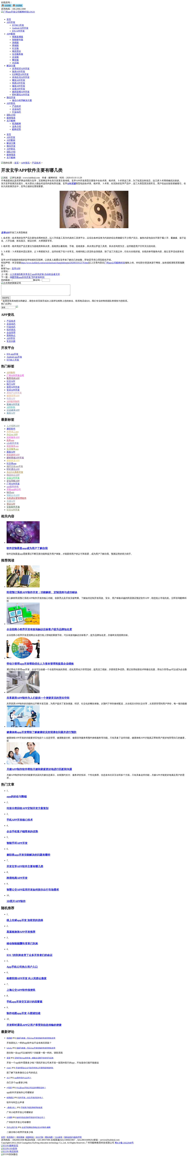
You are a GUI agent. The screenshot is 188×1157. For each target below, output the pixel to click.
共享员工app (13, 431)
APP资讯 (11, 103)
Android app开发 (14, 357)
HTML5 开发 (13, 360)
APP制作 (11, 372)
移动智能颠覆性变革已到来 (22, 943)
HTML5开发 (18, 25)
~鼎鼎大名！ (12, 1107)
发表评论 (5, 298)
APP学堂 (11, 338)
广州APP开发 (13, 484)
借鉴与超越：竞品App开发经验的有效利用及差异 (35, 1038)
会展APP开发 (18, 89)
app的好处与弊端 (17, 796)
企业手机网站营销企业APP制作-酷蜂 (36, 1127)
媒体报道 (11, 118)
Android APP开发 (20, 28)
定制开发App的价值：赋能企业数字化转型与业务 (34, 1058)
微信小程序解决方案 (22, 100)
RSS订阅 (39, 1137)
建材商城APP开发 (15, 457)
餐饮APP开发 (18, 80)
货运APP (11, 504)
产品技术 (16, 106)
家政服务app (13, 446)
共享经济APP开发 (20, 68)
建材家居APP (13, 460)
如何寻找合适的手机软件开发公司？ (30, 1117)
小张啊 (9, 1117)
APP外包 (11, 407)
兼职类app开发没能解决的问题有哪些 (28, 854)
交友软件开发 (13, 507)
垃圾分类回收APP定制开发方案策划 (27, 808)
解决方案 (11, 65)
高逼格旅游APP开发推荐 (21, 931)
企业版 (15, 57)
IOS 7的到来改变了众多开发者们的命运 (29, 955)
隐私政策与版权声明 (73, 1137)
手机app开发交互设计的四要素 (24, 1001)
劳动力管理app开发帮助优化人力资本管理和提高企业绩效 (40, 663)
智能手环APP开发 (17, 843)
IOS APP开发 (18, 31)
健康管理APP (13, 395)
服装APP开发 (18, 86)
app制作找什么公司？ (22, 1078)
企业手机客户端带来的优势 (22, 831)
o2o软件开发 (13, 443)
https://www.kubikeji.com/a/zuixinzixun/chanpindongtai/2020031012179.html (55, 263)
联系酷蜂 (16, 123)
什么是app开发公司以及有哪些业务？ (31, 1088)
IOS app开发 (12, 354)
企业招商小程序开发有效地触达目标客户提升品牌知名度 (39, 629)
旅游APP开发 (18, 71)
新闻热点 (11, 335)
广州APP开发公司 (15, 375)
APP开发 (11, 22)
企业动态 (16, 109)
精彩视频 (20, 1137)
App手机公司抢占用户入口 (22, 966)
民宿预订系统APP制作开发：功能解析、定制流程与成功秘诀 (42, 592)
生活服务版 (17, 54)
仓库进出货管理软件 (16, 498)
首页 (9, 19)
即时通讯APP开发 (20, 94)
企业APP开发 (13, 478)
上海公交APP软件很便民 (21, 989)
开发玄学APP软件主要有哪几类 (25, 866)
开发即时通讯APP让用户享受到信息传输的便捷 (34, 1024)
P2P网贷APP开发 (20, 74)
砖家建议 (10, 1098)
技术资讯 (11, 329)
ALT (8, 1078)
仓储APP (11, 501)
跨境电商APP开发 (17, 877)
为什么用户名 (12, 1127)
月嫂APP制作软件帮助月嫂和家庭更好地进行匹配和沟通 (39, 769)
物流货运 (16, 51)
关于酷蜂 (11, 120)
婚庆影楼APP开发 (20, 92)
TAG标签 (58, 1137)
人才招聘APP (13, 426)
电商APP (11, 398)
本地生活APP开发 (20, 77)
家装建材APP (13, 455)
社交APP (11, 381)
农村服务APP (13, 437)
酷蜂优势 (16, 129)
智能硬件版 (17, 39)
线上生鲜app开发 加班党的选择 (25, 920)
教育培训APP (13, 378)
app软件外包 (13, 486)
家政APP (11, 452)
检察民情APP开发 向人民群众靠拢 (27, 978)
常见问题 (11, 341)
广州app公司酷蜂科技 (114, 263)
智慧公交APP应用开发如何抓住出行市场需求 (33, 889)
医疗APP (11, 384)
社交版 (15, 48)
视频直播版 (17, 37)
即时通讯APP (13, 469)
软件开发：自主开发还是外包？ (30, 1098)
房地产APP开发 (14, 393)
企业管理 (11, 332)
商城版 (15, 45)
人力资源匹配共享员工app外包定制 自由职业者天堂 (35, 274)
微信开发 (11, 97)
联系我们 (11, 1137)
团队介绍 (11, 115)
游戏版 (15, 42)
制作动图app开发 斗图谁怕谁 (23, 1013)
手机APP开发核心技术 (20, 819)
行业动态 (16, 112)
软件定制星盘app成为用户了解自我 (27, 548)
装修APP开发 (13, 404)
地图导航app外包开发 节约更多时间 (27, 277)
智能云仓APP (13, 495)
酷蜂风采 (30, 1137)
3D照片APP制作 (16, 901)
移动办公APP (13, 475)
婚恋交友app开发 (15, 466)
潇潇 (8, 1058)
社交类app (11, 463)
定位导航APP (13, 481)
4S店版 (15, 63)
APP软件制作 (13, 401)
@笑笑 (9, 1088)
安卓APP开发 (13, 390)
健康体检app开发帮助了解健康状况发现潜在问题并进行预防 (41, 732)
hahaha (9, 1048)
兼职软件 (11, 429)
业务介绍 (16, 126)
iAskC (9, 1068)
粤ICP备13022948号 (124, 1143)
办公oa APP (12, 434)
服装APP (11, 413)
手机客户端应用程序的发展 (31, 1107)
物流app (10, 492)
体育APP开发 (13, 387)
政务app (10, 440)
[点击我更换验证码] (11, 283)
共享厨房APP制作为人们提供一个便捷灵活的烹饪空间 (38, 697)
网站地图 (49, 1137)
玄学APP (5, 232)
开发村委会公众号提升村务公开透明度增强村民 (34, 1068)
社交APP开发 (13, 510)
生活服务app (13, 449)
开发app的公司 (14, 489)
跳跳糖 (9, 1038)
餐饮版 (15, 60)
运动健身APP (13, 410)
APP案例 (11, 34)
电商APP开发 (18, 83)
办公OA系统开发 (15, 472)
